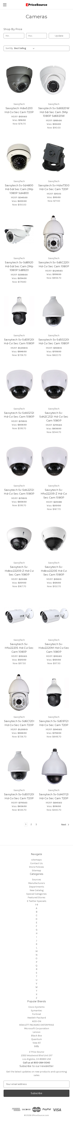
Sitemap (36, 870)
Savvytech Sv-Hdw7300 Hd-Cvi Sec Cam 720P (53, 187)
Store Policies (36, 866)
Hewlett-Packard (36, 1017)
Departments (36, 886)
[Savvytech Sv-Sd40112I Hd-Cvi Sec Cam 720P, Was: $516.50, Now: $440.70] (54, 766)
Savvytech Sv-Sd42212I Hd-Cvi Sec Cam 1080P (19, 491)
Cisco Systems (36, 1006)
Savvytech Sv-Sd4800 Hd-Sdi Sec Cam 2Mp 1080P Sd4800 (19, 189)
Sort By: (9, 48)
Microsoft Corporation (36, 1028)
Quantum (36, 1039)
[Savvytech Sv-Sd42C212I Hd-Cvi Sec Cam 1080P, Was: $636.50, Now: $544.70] (54, 385)
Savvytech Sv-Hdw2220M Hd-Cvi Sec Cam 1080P (54, 647)
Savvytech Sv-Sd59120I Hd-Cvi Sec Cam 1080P (19, 341)
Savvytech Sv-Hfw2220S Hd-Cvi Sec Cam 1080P (19, 647)
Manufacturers (36, 883)
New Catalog (36, 890)
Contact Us (36, 863)
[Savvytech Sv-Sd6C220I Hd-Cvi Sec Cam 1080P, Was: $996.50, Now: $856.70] (54, 234)
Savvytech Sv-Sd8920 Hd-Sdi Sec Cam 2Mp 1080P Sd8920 (19, 266)
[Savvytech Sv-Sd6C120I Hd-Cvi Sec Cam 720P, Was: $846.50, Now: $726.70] (19, 693)
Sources (36, 879)
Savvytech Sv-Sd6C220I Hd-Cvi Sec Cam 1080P (54, 264)
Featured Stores (36, 897)
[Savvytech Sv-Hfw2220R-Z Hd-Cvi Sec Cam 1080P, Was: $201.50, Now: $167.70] (54, 462)
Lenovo (36, 1032)
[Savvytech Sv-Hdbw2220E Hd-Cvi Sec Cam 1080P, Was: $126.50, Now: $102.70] (54, 539)
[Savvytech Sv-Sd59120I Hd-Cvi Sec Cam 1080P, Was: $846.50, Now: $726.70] (19, 311)
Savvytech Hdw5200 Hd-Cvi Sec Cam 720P (19, 110)
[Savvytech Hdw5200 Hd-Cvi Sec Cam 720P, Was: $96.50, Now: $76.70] (19, 80)
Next (64, 824)
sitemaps (36, 859)
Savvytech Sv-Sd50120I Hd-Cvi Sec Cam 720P (19, 796)
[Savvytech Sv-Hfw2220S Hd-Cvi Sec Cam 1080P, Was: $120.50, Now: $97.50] (19, 616)
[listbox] (25, 48)
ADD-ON (36, 1021)
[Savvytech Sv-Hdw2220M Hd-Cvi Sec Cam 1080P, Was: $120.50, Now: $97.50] (54, 616)
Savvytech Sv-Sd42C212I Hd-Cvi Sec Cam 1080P (53, 416)
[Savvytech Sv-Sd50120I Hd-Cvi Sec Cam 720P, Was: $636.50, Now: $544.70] (19, 766)
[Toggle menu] (4, 4)
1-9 (36, 904)
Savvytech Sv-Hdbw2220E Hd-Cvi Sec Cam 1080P (54, 570)
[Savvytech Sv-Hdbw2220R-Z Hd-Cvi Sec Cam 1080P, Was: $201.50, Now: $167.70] (19, 539)
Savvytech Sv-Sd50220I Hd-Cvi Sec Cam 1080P (54, 341)
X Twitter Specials (36, 901)
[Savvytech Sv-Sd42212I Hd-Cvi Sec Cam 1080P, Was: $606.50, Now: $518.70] (19, 462)
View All (37, 1042)
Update (59, 35)
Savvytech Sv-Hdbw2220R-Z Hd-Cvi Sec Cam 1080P (19, 570)
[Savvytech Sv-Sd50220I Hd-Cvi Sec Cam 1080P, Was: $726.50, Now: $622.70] (54, 311)
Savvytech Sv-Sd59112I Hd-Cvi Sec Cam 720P (54, 723)
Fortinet (36, 1014)
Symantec (36, 1010)
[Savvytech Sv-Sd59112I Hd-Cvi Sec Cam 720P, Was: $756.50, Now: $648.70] (54, 693)
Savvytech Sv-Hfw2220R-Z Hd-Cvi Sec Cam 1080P (54, 493)
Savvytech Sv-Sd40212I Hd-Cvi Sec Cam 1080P (19, 414)
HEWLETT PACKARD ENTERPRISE (36, 1024)
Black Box (36, 1035)
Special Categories (36, 893)
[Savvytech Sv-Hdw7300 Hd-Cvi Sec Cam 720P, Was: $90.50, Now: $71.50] (54, 157)
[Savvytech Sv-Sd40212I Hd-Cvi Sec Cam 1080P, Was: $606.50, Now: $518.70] (19, 385)
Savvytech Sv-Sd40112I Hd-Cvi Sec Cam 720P (54, 796)
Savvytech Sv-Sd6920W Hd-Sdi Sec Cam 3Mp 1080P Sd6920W (53, 112)
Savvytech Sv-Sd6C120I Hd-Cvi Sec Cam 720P (19, 723)
